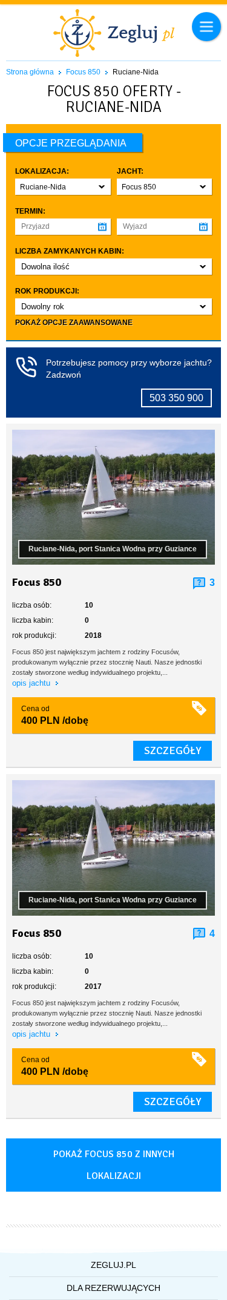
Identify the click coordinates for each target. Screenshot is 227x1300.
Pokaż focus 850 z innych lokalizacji (113, 1165)
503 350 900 (176, 398)
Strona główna (30, 72)
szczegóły (172, 750)
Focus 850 (83, 72)
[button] (63, 187)
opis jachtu (32, 683)
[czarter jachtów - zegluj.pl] (113, 34)
